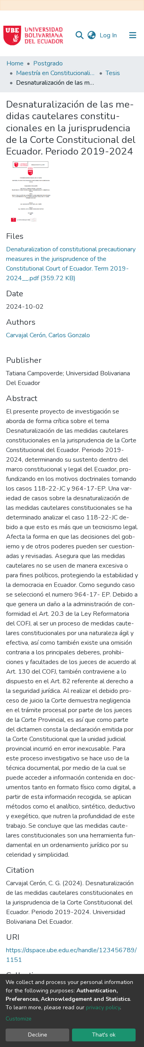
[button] (91, 35)
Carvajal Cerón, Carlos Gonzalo (48, 335)
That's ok (104, 1035)
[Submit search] (79, 35)
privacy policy (103, 1007)
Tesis (113, 73)
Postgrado (48, 63)
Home (15, 63)
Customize (19, 1019)
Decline (37, 1035)
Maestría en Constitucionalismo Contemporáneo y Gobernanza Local (56, 73)
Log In (109, 35)
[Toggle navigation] (133, 35)
